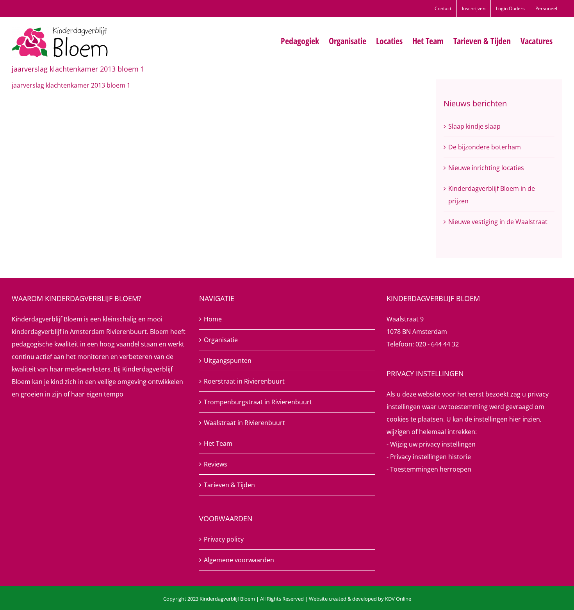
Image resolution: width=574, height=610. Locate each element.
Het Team (218, 443)
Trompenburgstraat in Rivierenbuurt (258, 402)
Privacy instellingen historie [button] (430, 456)
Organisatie (221, 340)
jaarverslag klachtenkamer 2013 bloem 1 (71, 85)
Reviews (215, 464)
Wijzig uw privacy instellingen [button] (433, 444)
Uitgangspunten (227, 360)
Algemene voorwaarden (239, 560)
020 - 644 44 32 (437, 344)
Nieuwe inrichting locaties (486, 167)
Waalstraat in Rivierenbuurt (244, 422)
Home (213, 319)
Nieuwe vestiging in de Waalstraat (497, 221)
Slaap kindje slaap (474, 126)
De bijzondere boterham (484, 147)
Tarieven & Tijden (229, 485)
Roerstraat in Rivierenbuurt (244, 381)
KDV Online (398, 598)
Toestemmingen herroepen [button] (430, 469)
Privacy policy (224, 539)
